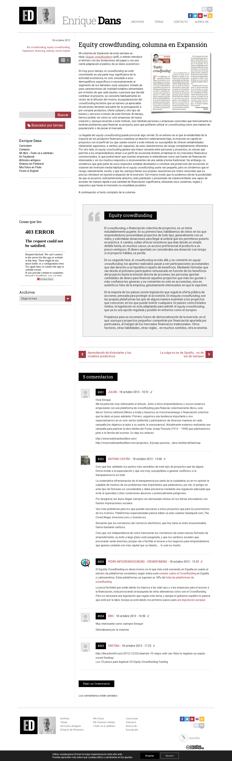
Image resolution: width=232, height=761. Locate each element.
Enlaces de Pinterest (72, 729)
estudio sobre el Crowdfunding (177, 573)
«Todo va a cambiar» (104, 726)
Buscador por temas (47, 125)
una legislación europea (191, 600)
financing (40, 50)
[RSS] (210, 15)
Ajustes (170, 755)
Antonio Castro (119, 459)
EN (204, 9)
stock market (62, 50)
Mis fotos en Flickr (30, 167)
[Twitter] (195, 15)
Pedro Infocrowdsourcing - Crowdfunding (137, 561)
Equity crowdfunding (98, 56)
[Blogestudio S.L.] (190, 737)
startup (50, 50)
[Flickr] (205, 15)
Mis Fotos (98, 718)
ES (209, 9)
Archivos (137, 22)
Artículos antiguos (30, 160)
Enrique (91, 20)
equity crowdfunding (58, 47)
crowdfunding (38, 47)
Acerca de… (203, 22)
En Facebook (26, 156)
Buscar (63, 115)
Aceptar (149, 755)
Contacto (181, 22)
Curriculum (25, 145)
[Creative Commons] (195, 747)
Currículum (132, 718)
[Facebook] (190, 15)
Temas (158, 22)
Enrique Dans (46, 278)
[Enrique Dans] (38, 15)
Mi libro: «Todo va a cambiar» (36, 153)
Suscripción (132, 729)
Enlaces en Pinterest (31, 163)
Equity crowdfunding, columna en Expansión (143, 44)
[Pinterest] (200, 15)
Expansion (28, 50)
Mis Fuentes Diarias (104, 722)
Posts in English (29, 171)
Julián (112, 392)
